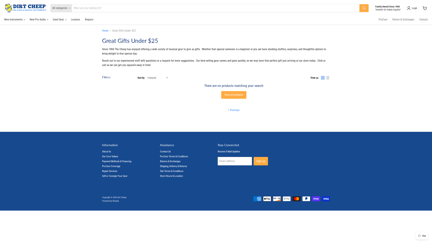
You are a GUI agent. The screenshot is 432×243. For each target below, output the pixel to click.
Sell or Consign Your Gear (114, 176)
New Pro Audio (38, 19)
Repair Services (109, 171)
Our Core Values (110, 156)
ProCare (383, 19)
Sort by (141, 77)
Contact (423, 19)
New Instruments (13, 19)
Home (105, 30)
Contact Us (165, 151)
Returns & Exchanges (170, 161)
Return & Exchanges (403, 19)
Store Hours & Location (171, 176)
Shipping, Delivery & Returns (173, 166)
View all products (233, 94)
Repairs (89, 19)
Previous (234, 110)
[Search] (364, 8)
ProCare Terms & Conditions (174, 156)
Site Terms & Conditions (171, 171)
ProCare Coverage (111, 166)
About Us (106, 151)
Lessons (75, 19)
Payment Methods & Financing (116, 161)
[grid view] (322, 77)
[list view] (327, 77)
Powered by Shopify (110, 201)
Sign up (260, 161)
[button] (412, 8)
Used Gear (59, 19)
